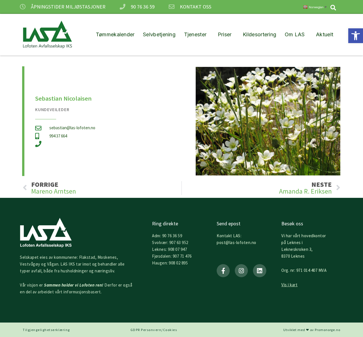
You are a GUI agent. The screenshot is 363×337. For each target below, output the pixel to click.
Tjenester (195, 34)
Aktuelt (324, 34)
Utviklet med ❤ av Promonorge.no (311, 330)
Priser (225, 34)
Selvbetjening (159, 34)
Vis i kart (289, 284)
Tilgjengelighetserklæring (46, 330)
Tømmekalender (115, 34)
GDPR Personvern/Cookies (153, 330)
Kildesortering (259, 34)
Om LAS (295, 34)
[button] (355, 35)
